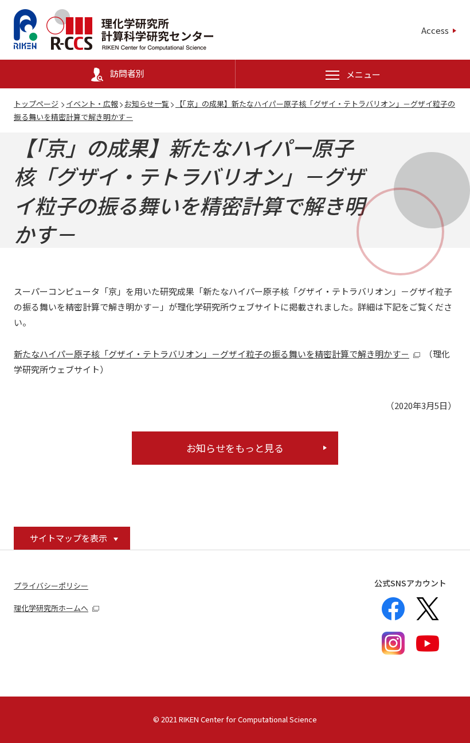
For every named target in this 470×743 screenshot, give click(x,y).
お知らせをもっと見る (235, 448)
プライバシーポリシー (51, 585)
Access (435, 30)
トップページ (36, 103)
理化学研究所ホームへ (51, 607)
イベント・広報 (92, 103)
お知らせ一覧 (146, 103)
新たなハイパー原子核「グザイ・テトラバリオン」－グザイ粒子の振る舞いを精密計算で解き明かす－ (211, 354)
